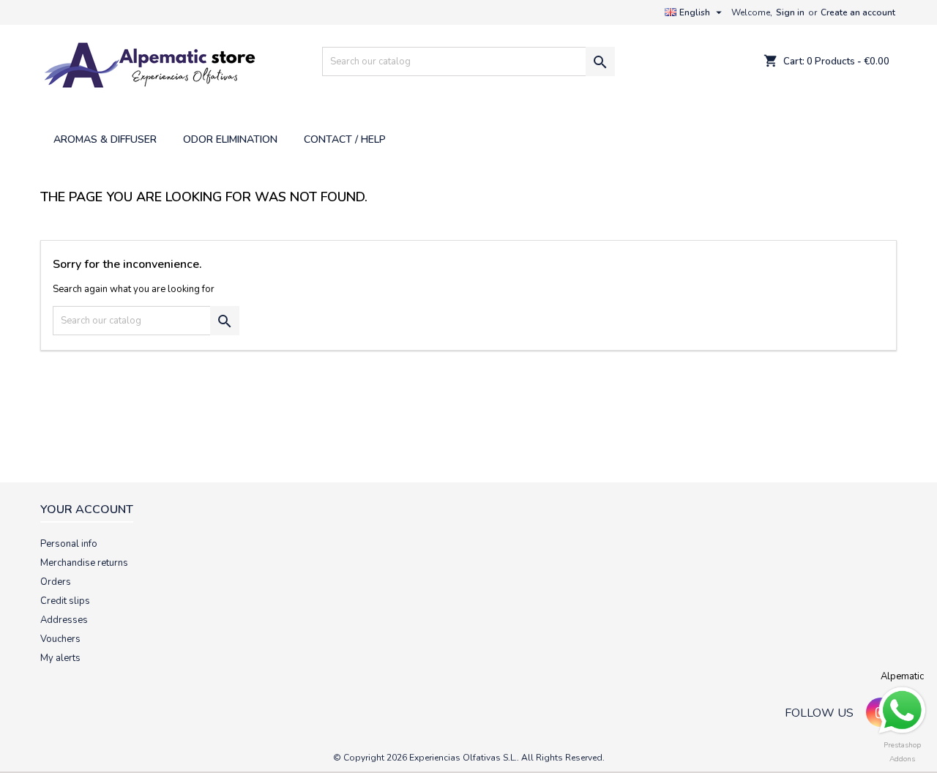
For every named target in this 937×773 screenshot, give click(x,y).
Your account (86, 509)
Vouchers (60, 639)
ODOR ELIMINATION (230, 139)
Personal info (68, 543)
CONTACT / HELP (345, 139)
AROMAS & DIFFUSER (105, 139)
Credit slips (65, 601)
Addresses (64, 620)
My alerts (60, 658)
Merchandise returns (84, 563)
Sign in (790, 12)
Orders (55, 582)
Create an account (858, 12)
